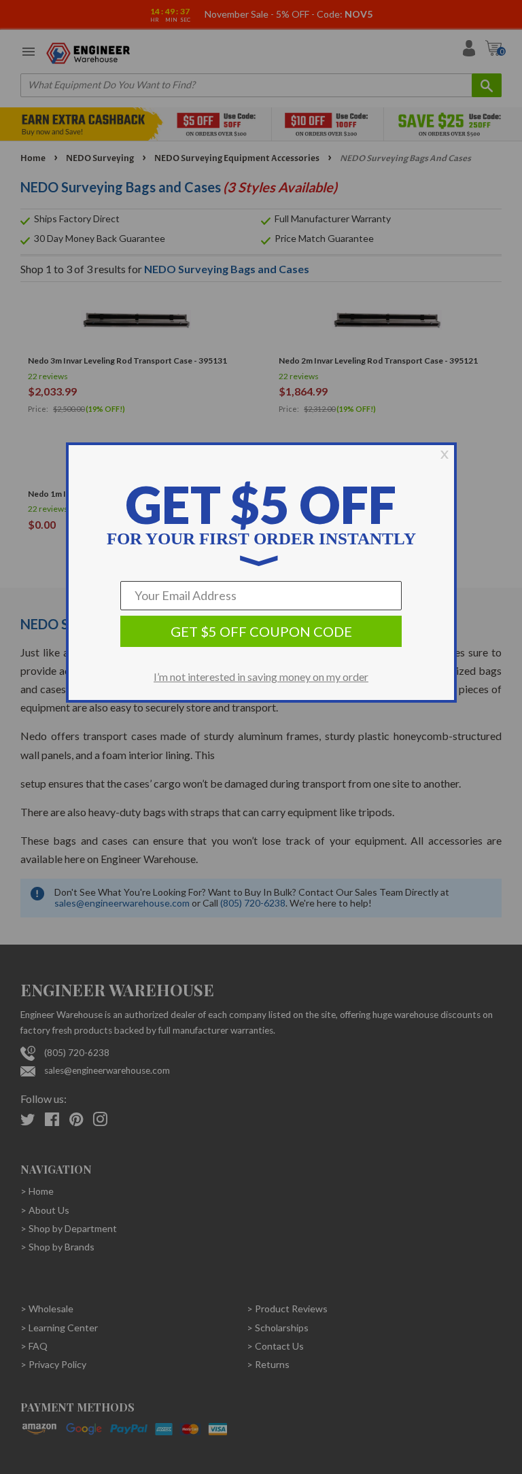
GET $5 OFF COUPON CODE (261, 631)
